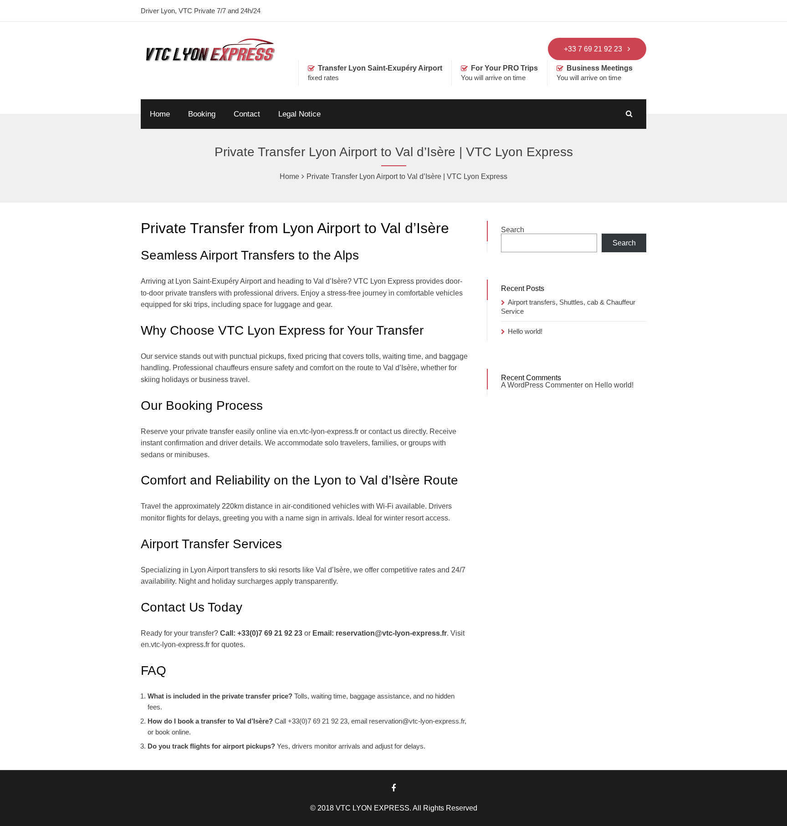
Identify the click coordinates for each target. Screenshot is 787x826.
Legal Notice (299, 114)
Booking (201, 114)
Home (160, 114)
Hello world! (525, 331)
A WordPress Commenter (542, 385)
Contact (247, 114)
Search (512, 230)
